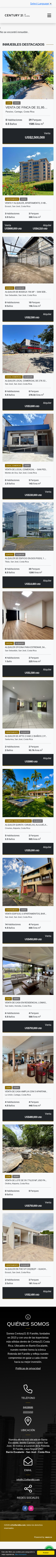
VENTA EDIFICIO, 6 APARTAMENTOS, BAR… (25, 913)
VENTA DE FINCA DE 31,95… (26, 107)
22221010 (28, 1412)
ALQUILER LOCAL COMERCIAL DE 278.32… (26, 380)
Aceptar (46, 1552)
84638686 (28, 1407)
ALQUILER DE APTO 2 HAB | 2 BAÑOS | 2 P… (26, 736)
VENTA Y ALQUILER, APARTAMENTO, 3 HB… (26, 203)
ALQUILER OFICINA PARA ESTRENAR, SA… (25, 647)
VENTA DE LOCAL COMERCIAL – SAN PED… (26, 469)
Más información (21, 1554)
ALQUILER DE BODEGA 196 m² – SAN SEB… (26, 292)
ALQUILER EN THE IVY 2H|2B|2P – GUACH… (26, 1269)
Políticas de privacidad (28, 1368)
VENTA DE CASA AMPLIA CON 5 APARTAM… (26, 1091)
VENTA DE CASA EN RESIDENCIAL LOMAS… (26, 1002)
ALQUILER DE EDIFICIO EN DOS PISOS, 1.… (25, 558)
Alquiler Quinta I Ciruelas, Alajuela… (26, 825)
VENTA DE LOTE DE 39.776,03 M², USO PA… (26, 1180)
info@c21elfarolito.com (28, 1479)
